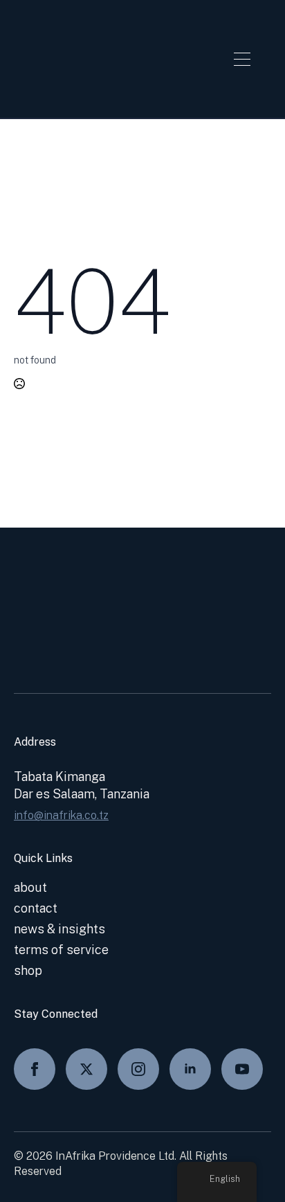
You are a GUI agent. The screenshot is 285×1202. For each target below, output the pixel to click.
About (30, 887)
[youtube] (242, 1069)
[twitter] (86, 1069)
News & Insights (59, 929)
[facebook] (34, 1069)
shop (28, 970)
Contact (35, 908)
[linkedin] (190, 1069)
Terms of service (61, 949)
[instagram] (138, 1069)
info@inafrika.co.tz (61, 815)
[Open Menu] (242, 59)
